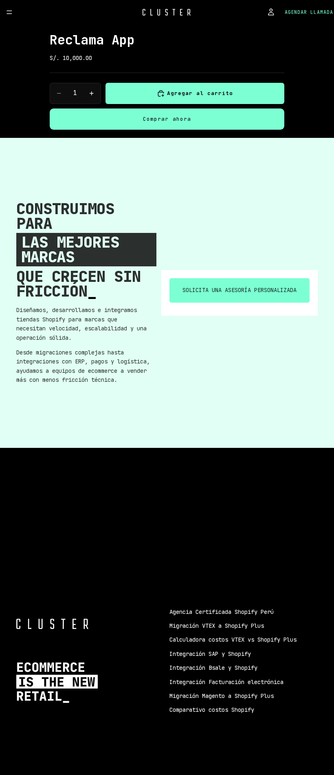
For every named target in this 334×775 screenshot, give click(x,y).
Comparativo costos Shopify (211, 709)
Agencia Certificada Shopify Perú (221, 612)
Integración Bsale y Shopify (213, 667)
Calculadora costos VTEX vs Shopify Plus (233, 639)
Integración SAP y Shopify (210, 654)
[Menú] (9, 12)
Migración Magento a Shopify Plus (221, 696)
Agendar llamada (309, 12)
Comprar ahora (167, 118)
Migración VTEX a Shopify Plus (216, 625)
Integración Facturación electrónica (226, 682)
